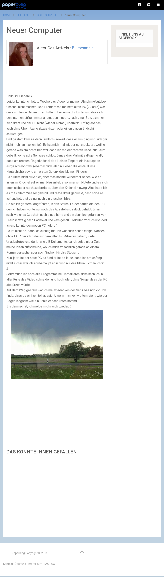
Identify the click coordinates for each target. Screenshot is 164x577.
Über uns (20, 563)
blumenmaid (83, 48)
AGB (54, 563)
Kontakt (8, 563)
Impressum (35, 563)
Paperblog (18, 553)
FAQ (46, 563)
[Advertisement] (57, 494)
